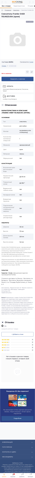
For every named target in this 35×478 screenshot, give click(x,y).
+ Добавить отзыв (17, 334)
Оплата (10, 86)
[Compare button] (31, 72)
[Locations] (30, 2)
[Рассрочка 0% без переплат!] (17, 400)
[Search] (5, 2)
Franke (31, 62)
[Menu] (2, 2)
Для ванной (8, 10)
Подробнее (17, 418)
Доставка (11, 96)
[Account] (33, 2)
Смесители (16, 10)
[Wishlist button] (27, 72)
